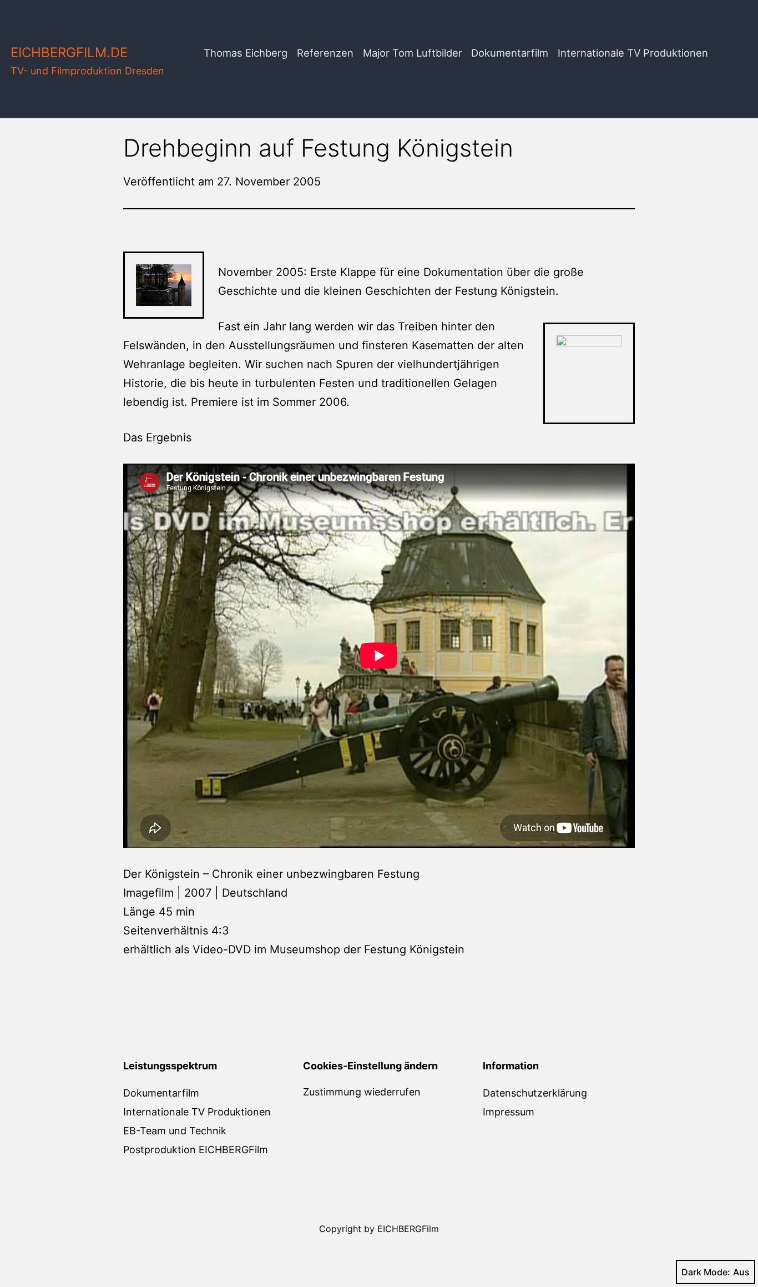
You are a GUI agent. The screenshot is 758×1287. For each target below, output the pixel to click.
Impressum (508, 1112)
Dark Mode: (705, 1272)
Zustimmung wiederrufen (362, 1092)
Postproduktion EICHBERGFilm (195, 1149)
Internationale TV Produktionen (633, 53)
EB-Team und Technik (174, 1131)
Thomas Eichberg (245, 53)
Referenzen (325, 53)
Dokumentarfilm (509, 53)
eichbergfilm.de (69, 52)
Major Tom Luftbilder (412, 53)
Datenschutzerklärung (535, 1093)
